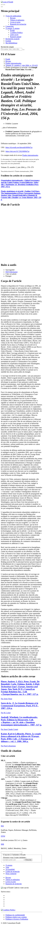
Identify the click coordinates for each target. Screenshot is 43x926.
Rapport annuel (15, 37)
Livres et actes (15, 22)
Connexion (10, 26)
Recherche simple (7, 47)
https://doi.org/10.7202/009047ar (17, 151)
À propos (16, 28)
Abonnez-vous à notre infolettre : (15, 858)
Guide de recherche (13, 871)
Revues (12, 18)
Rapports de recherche (18, 24)
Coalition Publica (16, 33)
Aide (7, 867)
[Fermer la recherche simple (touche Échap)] (4, 4)
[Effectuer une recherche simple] (2, 4)
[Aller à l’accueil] (7, 2)
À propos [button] (9, 28)
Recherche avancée (12, 39)
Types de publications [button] (13, 16)
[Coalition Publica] (8, 910)
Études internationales (13, 63)
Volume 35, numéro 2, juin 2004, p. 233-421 (22, 65)
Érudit (12, 30)
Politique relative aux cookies (16, 917)
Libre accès (14, 35)
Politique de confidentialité (15, 915)
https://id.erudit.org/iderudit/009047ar (19, 147)
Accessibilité (10, 869)
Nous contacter (11, 874)
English (8, 41)
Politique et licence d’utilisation (17, 919)
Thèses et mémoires (17, 20)
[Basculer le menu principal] (2, 6)
